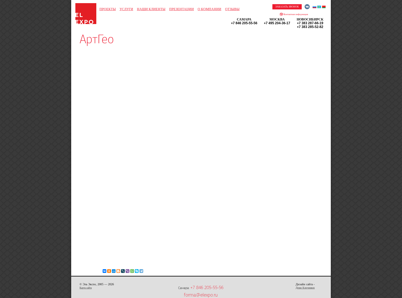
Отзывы (232, 9)
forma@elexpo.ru (201, 295)
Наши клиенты (151, 9)
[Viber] (127, 271)
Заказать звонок (287, 6)
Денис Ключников (305, 287)
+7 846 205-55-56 (206, 287)
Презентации (181, 9)
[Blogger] (118, 271)
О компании (209, 9)
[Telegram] (141, 271)
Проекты (107, 9)
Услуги (126, 9)
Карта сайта (86, 287)
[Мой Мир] (114, 271)
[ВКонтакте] (104, 271)
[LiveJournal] (123, 271)
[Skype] (137, 271)
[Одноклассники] (109, 271)
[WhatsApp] (132, 271)
